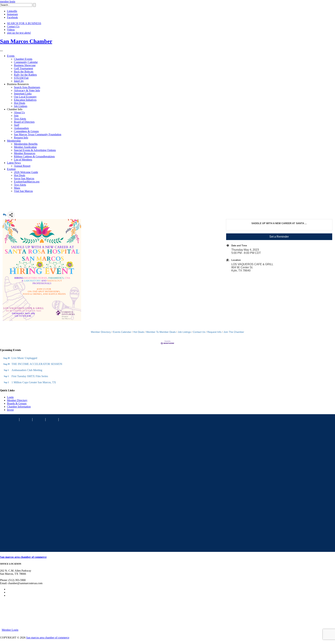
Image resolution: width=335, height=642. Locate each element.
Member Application (25, 147)
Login (10, 397)
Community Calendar (26, 62)
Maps (17, 187)
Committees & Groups (26, 131)
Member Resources (24, 153)
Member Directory (101, 332)
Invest (10, 409)
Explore (11, 169)
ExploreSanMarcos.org (26, 181)
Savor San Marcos (24, 178)
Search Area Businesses (27, 87)
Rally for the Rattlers (25, 74)
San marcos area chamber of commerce (23, 557)
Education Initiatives (25, 99)
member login (7, 1)
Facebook (12, 17)
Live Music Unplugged (24, 358)
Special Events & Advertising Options (35, 150)
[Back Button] (4, 216)
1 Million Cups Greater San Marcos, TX (34, 382)
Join (16, 115)
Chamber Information (19, 406)
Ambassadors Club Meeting (27, 370)
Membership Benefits (26, 143)
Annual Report (22, 165)
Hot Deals (19, 102)
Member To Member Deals (161, 332)
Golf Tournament (23, 68)
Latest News (14, 162)
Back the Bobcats (23, 71)
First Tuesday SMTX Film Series (30, 376)
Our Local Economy (25, 96)
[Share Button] (11, 215)
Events (10, 55)
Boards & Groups (17, 403)
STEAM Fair (21, 77)
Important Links (23, 93)
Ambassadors (21, 128)
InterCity (19, 80)
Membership (14, 140)
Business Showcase (25, 65)
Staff (16, 125)
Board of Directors (24, 121)
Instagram (12, 14)
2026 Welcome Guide (26, 172)
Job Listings (20, 106)
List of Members (23, 159)
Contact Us (13, 26)
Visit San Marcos (23, 191)
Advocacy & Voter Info (27, 90)
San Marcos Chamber (26, 41)
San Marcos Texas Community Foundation (37, 134)
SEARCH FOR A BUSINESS (24, 23)
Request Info (21, 137)
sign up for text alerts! (19, 32)
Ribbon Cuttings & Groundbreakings (34, 156)
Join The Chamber (234, 332)
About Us (19, 112)
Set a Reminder (279, 236)
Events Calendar (122, 332)
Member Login (10, 629)
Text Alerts (20, 118)
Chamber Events (23, 58)
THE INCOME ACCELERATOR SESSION (37, 363)
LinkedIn (12, 11)
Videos (11, 29)
